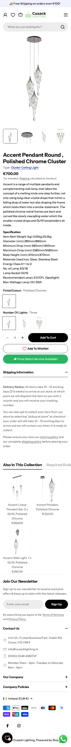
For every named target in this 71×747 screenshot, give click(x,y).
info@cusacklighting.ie (23, 649)
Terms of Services (53, 614)
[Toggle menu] (65, 15)
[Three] (9, 323)
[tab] (22, 466)
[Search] (62, 27)
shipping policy (31, 441)
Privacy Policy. (17, 619)
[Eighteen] (39, 323)
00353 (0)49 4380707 (22, 656)
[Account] (5, 15)
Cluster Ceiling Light (24, 167)
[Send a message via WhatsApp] (63, 739)
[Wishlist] (13, 14)
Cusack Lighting (24, 740)
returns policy (49, 437)
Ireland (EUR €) (18, 698)
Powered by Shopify (49, 740)
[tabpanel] (35, 524)
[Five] (24, 323)
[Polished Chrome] (9, 301)
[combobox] (35, 27)
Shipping (24, 178)
